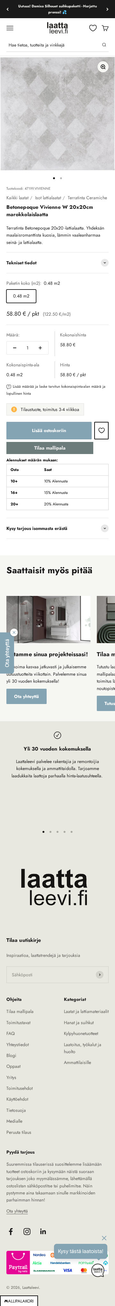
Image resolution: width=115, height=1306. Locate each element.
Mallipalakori (19, 1301)
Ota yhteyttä (26, 696)
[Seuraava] (107, 9)
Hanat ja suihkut (79, 1022)
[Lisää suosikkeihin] (101, 430)
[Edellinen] (7, 9)
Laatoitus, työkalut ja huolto (82, 1048)
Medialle (14, 1121)
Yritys (11, 1077)
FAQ (10, 1033)
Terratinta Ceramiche (87, 197)
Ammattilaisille (77, 1062)
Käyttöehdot (17, 1099)
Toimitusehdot (19, 1088)
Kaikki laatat (17, 197)
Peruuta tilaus (18, 1132)
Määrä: (12, 335)
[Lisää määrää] (40, 347)
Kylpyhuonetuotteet (81, 1033)
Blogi (11, 1055)
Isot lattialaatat (48, 197)
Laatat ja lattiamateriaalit (86, 1011)
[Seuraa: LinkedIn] (43, 1231)
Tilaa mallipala (49, 447)
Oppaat (13, 1066)
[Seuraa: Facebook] (10, 1231)
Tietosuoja (16, 1110)
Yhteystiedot (17, 1044)
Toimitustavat (18, 1022)
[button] (7, 653)
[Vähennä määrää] (15, 347)
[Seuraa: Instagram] (27, 1231)
